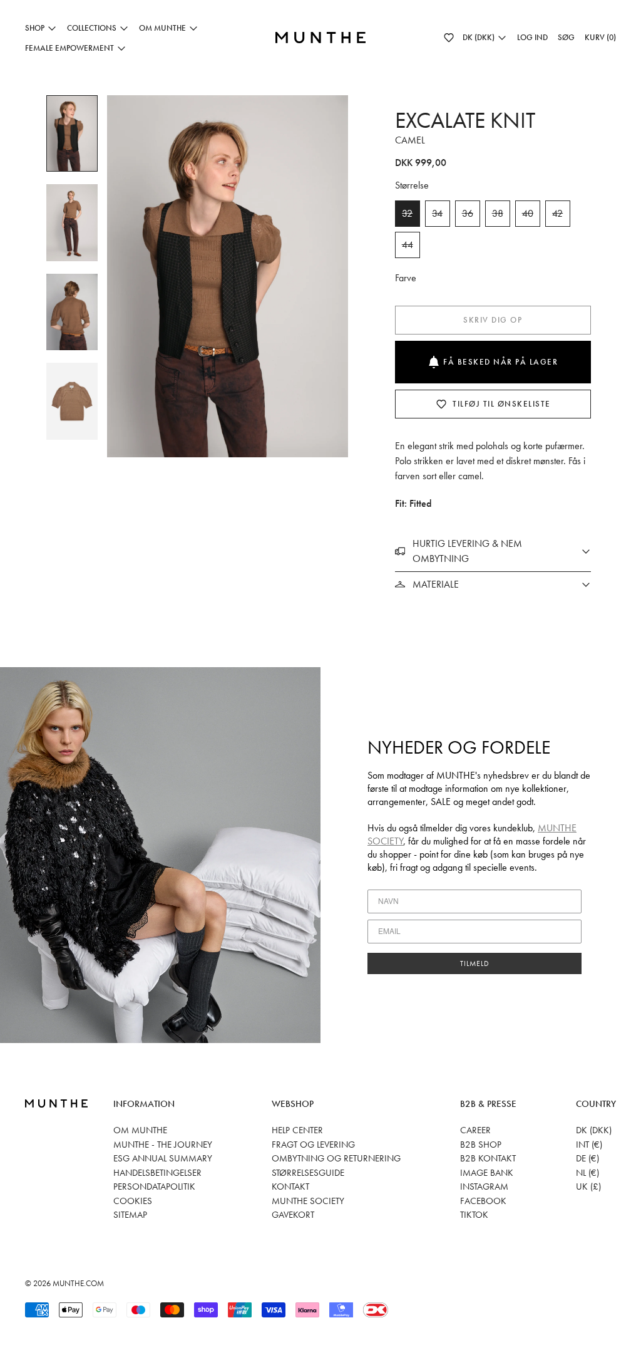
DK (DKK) (594, 1130)
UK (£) (588, 1186)
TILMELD (475, 963)
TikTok (474, 1214)
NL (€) (587, 1172)
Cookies (132, 1201)
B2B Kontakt (488, 1158)
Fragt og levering (313, 1144)
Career (475, 1130)
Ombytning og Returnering (336, 1158)
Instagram (484, 1186)
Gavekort (293, 1214)
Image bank (486, 1172)
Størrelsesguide (308, 1172)
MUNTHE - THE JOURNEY (162, 1144)
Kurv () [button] (600, 37)
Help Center (297, 1130)
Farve (405, 277)
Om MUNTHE (140, 1130)
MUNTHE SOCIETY (308, 1201)
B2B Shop (480, 1144)
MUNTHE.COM (78, 1283)
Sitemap (130, 1214)
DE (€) (587, 1158)
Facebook (483, 1201)
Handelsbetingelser (157, 1172)
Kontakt (290, 1186)
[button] (449, 37)
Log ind (532, 37)
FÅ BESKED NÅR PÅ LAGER (500, 361)
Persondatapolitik (154, 1186)
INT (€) (589, 1144)
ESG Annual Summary (162, 1158)
